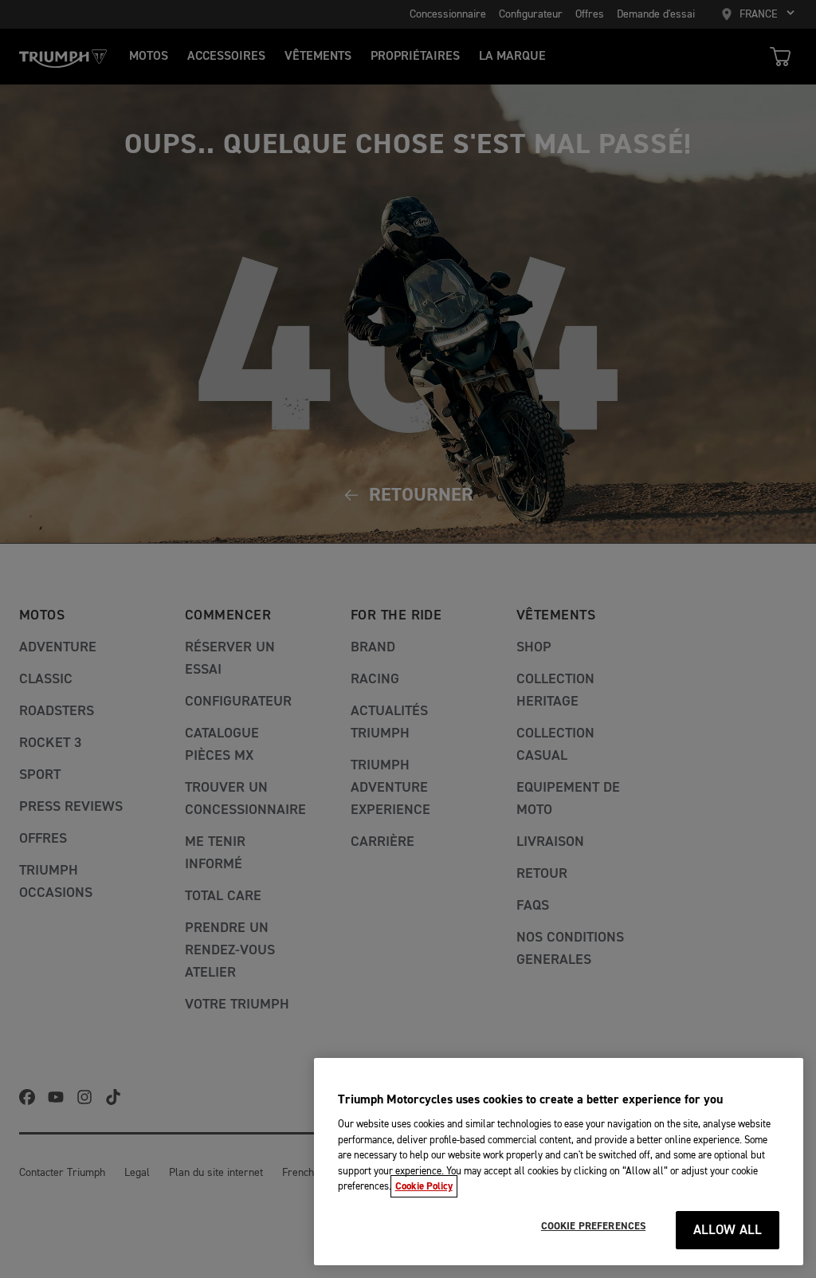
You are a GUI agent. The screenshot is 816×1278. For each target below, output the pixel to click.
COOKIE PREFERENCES (593, 1226)
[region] (558, 1161)
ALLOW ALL (728, 1230)
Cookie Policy (424, 1186)
